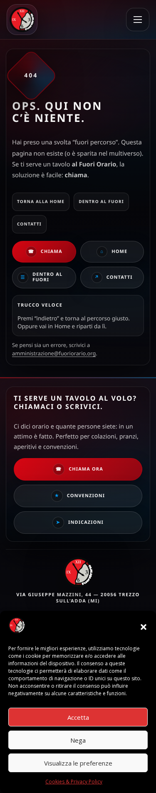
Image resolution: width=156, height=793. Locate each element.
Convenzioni (79, 496)
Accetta (78, 717)
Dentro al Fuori (42, 277)
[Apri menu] (137, 19)
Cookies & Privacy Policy (73, 781)
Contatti (113, 277)
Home (113, 251)
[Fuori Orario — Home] (26, 19)
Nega (78, 740)
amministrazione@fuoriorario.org (54, 353)
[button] (143, 627)
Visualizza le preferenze (78, 763)
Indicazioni (80, 522)
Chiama (45, 251)
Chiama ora (79, 469)
